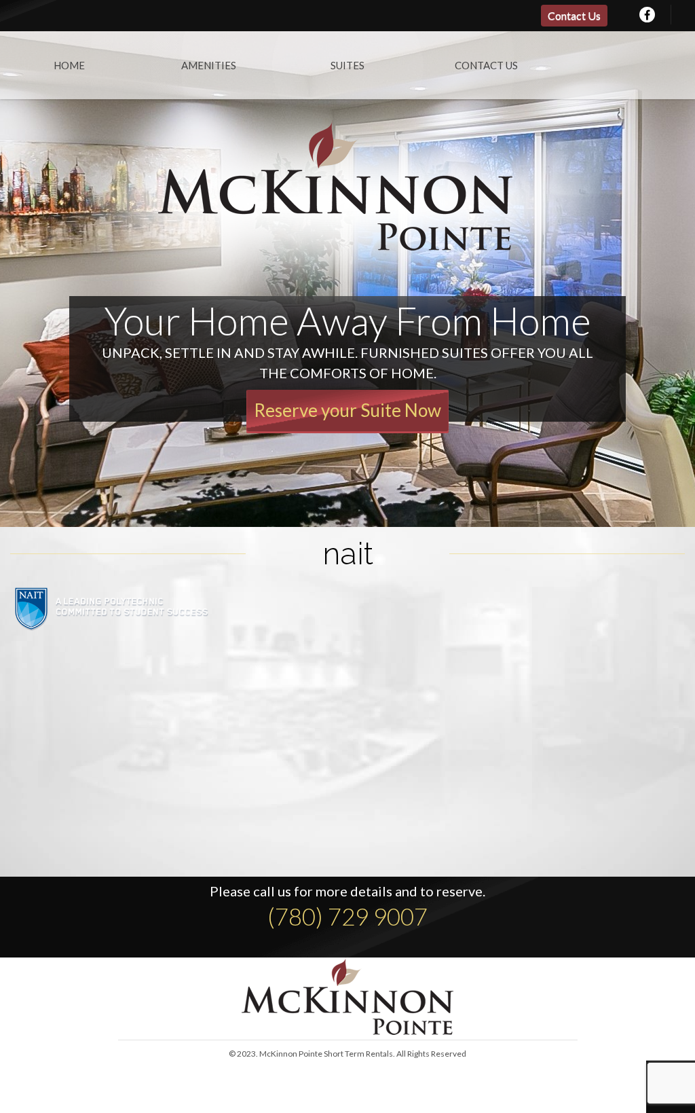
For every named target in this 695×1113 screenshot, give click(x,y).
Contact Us (574, 15)
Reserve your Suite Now (347, 410)
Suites (347, 65)
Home (69, 65)
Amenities (208, 65)
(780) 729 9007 (347, 916)
